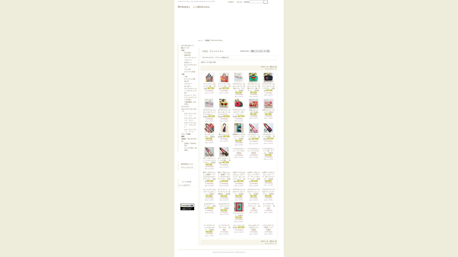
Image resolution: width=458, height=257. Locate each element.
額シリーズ (185, 48)
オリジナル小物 (189, 82)
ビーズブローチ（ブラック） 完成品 (253, 234)
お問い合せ (240, 2)
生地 (182, 51)
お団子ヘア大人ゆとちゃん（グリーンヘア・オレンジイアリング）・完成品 (239, 186)
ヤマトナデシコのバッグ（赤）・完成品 (224, 86)
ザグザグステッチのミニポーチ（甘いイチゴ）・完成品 (268, 87)
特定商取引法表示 (186, 201)
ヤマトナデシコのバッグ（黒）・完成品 (209, 86)
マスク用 (187, 72)
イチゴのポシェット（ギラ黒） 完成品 (268, 136)
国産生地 (187, 56)
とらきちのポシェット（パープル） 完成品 (240, 160)
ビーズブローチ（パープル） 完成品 (268, 234)
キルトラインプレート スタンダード (190, 131)
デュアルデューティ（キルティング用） (190, 95)
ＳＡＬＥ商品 (186, 140)
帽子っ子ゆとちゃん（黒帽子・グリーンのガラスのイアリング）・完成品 (224, 186)
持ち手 (186, 85)
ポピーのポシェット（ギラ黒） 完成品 (224, 160)
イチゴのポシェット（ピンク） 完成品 (253, 137)
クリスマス (185, 111)
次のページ (273, 69)
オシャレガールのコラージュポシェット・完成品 (209, 211)
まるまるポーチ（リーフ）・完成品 (209, 234)
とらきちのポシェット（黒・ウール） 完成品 (268, 160)
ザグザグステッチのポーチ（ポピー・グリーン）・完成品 (239, 113)
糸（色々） (188, 90)
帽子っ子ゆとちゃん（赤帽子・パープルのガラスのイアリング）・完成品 (209, 186)
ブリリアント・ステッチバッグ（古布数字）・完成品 (224, 211)
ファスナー (188, 87)
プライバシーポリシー (188, 205)
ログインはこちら (187, 175)
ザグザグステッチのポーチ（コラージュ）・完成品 (268, 211)
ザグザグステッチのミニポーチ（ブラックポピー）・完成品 (209, 113)
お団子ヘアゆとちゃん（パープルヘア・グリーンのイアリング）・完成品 (253, 186)
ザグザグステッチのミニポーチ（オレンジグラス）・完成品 (224, 113)
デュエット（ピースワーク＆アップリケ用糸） (190, 102)
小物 (182, 77)
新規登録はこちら (187, 171)
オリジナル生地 (189, 74)
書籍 (182, 143)
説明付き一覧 (264, 66)
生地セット (188, 64)
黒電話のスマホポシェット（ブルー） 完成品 (239, 136)
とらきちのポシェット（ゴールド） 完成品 (254, 160)
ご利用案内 (230, 2)
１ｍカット (188, 61)
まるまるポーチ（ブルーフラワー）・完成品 (224, 234)
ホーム (200, 40)
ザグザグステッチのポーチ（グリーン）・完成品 (239, 211)
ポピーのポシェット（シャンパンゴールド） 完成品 (209, 160)
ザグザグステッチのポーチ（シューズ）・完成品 (253, 211)
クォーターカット (190, 59)
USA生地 (187, 54)
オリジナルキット (187, 46)
